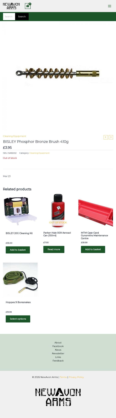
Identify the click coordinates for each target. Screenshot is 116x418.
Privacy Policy (76, 377)
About (58, 342)
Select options (18, 318)
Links (58, 357)
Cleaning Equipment (14, 136)
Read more (54, 249)
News (58, 350)
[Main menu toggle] (109, 6)
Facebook (58, 346)
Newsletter (58, 353)
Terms (63, 377)
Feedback (58, 360)
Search (22, 16)
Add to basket (18, 249)
